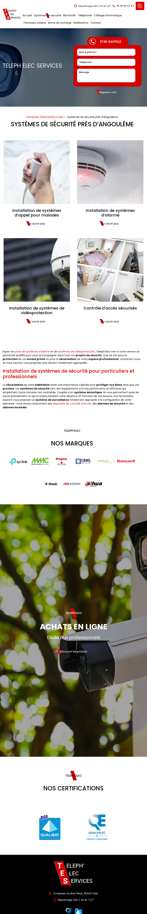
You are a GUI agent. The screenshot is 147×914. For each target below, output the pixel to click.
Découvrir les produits (73, 651)
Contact (96, 23)
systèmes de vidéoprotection (76, 351)
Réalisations (81, 23)
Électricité (69, 15)
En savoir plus (37, 223)
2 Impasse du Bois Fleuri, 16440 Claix (75, 893)
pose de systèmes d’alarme (32, 351)
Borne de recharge (60, 23)
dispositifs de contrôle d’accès (72, 403)
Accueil (27, 15)
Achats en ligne (73, 626)
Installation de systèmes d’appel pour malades (36, 213)
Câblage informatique (108, 15)
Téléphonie (85, 15)
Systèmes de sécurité (47, 15)
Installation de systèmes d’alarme (110, 213)
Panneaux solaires (35, 23)
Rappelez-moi (107, 92)
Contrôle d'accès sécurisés (110, 308)
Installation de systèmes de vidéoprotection (36, 310)
